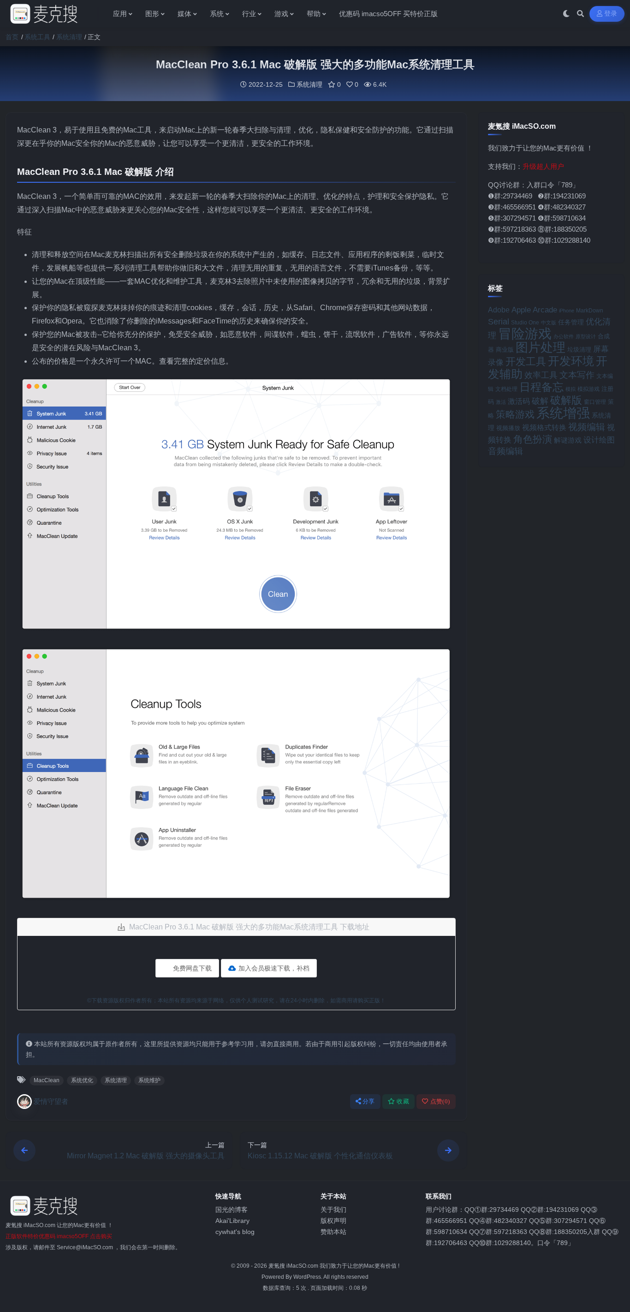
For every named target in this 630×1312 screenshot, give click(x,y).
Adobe (499, 310)
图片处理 (540, 347)
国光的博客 (231, 1209)
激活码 (519, 401)
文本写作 (576, 375)
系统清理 (69, 37)
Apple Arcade (534, 310)
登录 (611, 13)
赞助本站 (333, 1231)
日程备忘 (541, 387)
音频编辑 (505, 451)
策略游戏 (515, 414)
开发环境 (571, 361)
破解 (540, 401)
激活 (501, 402)
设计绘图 (599, 440)
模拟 (570, 389)
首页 (12, 37)
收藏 (403, 1101)
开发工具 (525, 361)
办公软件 (563, 336)
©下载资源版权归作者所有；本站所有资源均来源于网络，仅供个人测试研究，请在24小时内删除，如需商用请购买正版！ (236, 1000)
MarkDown (589, 310)
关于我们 (333, 1209)
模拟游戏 (588, 389)
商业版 (505, 349)
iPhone (566, 310)
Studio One (525, 322)
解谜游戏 (568, 440)
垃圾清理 (579, 349)
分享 (369, 1101)
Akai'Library (232, 1220)
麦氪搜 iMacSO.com (294, 1266)
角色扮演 (532, 439)
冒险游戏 (525, 333)
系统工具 (37, 37)
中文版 (548, 322)
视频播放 (508, 428)
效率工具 (541, 375)
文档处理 (506, 389)
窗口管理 (595, 402)
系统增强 (563, 413)
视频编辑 (586, 427)
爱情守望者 (51, 1101)
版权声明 (333, 1220)
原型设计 (586, 336)
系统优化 (82, 1080)
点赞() (440, 1101)
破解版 (566, 400)
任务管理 (571, 322)
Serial (498, 321)
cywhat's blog (235, 1231)
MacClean (46, 1080)
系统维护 (149, 1080)
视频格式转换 (544, 427)
